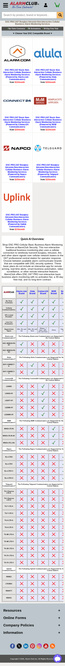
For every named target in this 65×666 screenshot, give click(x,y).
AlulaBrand (32, 292)
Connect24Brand (43, 292)
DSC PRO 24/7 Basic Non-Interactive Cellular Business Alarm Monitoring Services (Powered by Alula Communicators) (48, 75)
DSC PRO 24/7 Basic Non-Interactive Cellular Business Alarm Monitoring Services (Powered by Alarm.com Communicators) (17, 75)
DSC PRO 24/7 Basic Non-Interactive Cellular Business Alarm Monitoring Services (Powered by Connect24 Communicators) (17, 122)
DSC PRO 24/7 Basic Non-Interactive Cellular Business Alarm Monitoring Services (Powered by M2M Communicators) (48, 122)
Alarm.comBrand (21, 292)
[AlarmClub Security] (25, 5)
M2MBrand (54, 292)
